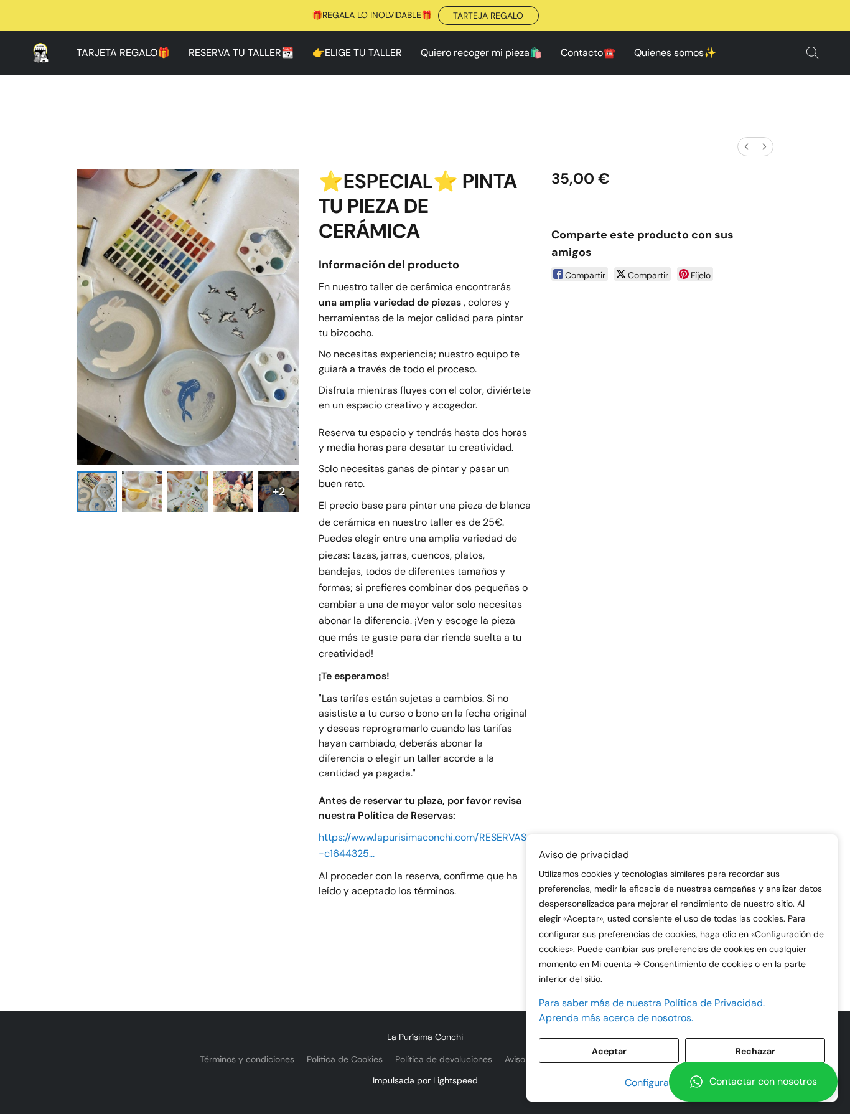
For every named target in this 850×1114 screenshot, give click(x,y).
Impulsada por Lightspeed (425, 1080)
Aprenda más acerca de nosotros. (616, 1017)
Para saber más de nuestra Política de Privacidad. (652, 1002)
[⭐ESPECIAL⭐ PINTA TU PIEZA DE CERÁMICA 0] (97, 491)
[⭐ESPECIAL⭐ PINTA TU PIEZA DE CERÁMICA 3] (233, 491)
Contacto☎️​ (588, 52)
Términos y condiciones (247, 1059)
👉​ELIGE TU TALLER (357, 52)
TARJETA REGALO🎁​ (123, 52)
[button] (488, 15)
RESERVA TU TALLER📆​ (241, 52)
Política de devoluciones (443, 1059)
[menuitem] (746, 147)
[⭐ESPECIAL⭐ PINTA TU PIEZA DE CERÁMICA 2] (187, 491)
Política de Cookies (345, 1059)
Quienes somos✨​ (675, 52)
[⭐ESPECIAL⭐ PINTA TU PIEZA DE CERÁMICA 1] (142, 491)
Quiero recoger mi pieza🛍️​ (481, 52)
